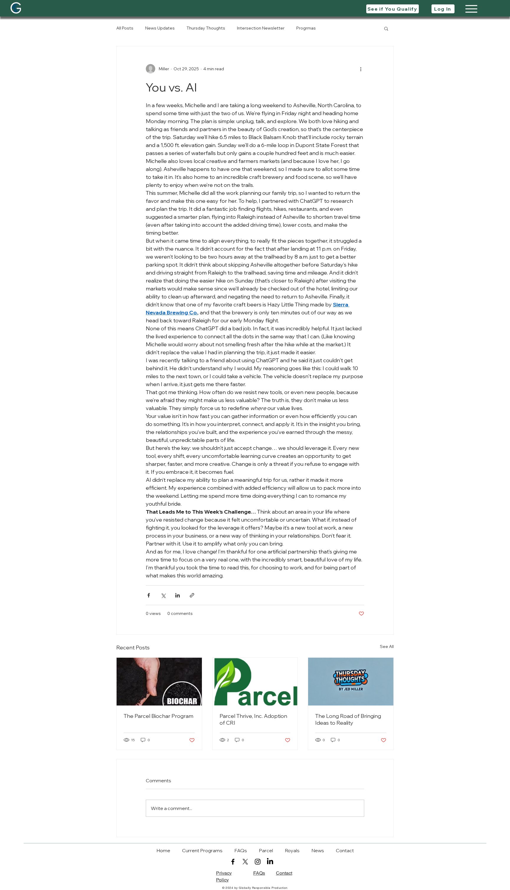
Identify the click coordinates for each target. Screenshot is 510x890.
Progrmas (306, 28)
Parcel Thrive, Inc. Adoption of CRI (253, 719)
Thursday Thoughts (206, 28)
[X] (245, 861)
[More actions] (360, 68)
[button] (386, 28)
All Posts (124, 28)
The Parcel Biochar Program (158, 716)
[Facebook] (233, 861)
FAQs (259, 873)
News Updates (160, 28)
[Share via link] (192, 595)
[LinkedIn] (270, 861)
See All (387, 646)
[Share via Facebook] (148, 595)
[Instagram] (257, 861)
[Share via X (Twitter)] (163, 595)
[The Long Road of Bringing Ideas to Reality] (350, 682)
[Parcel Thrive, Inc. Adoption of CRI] (255, 682)
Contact (284, 873)
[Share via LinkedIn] (177, 595)
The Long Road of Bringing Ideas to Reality (348, 719)
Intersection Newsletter (261, 28)
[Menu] (471, 9)
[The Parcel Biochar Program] (159, 682)
